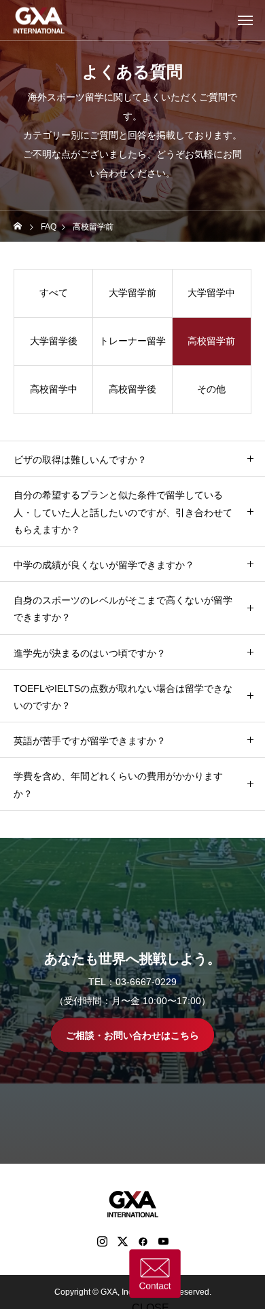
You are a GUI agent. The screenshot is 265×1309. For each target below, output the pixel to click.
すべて (53, 292)
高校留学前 (211, 340)
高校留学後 (132, 389)
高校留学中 (53, 389)
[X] (122, 1241)
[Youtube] (163, 1241)
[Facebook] (142, 1241)
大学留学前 (132, 292)
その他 (211, 389)
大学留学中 (211, 292)
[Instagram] (102, 1241)
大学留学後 (53, 340)
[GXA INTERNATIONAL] (39, 20)
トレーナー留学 (132, 340)
